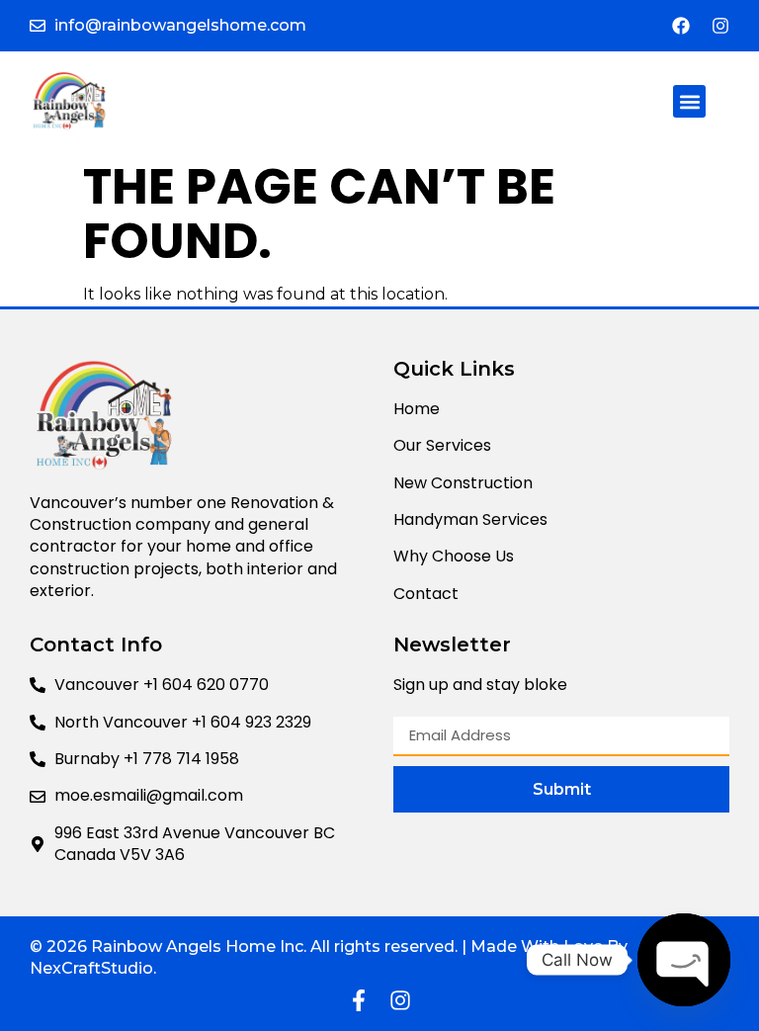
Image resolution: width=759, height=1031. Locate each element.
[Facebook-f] (359, 1000)
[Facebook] (681, 26)
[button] (689, 101)
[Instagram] (720, 26)
